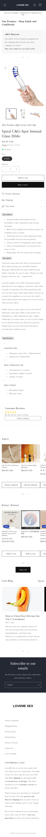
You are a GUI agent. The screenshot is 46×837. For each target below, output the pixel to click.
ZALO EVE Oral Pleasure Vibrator (10, 466)
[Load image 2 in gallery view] (23, 114)
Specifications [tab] (8, 338)
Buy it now (23, 185)
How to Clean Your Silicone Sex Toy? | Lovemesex (23, 618)
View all (23, 570)
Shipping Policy (11, 726)
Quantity (5, 164)
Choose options (11, 485)
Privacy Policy (10, 732)
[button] (5, 5)
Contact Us (9, 748)
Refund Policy (10, 737)
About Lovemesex (12, 721)
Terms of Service (11, 743)
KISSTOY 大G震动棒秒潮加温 (30, 532)
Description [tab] (7, 258)
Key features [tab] (7, 214)
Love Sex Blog (10, 754)
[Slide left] (17, 57)
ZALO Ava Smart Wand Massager (29, 466)
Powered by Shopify (29, 833)
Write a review (23, 418)
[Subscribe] (38, 685)
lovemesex (19, 833)
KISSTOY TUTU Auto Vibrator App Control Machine (9, 533)
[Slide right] (28, 57)
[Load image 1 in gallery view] (11, 114)
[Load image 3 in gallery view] (34, 114)
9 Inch (7, 159)
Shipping (4, 145)
